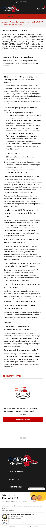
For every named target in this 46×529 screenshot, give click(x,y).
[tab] (23, 471)
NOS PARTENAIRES (15, 487)
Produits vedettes (12, 376)
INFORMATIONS (14, 479)
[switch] (5, 523)
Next (24, 438)
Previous (21, 438)
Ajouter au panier (23, 419)
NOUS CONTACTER (15, 472)
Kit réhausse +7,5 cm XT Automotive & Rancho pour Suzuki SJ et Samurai (20, 410)
